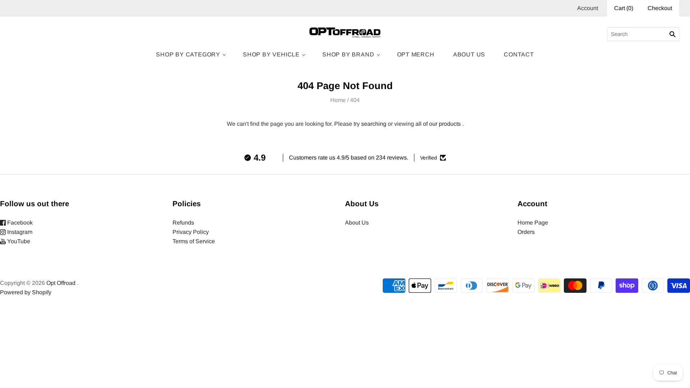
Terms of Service (193, 241)
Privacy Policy (190, 232)
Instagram (19, 232)
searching (373, 124)
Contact (519, 54)
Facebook (19, 223)
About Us (469, 54)
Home (338, 100)
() (623, 8)
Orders (526, 232)
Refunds (183, 223)
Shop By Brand (348, 54)
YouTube (18, 241)
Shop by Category (188, 54)
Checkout (660, 8)
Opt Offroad (60, 283)
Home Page (533, 223)
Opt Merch (415, 54)
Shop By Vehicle (271, 54)
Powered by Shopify (25, 292)
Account (587, 8)
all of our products (438, 124)
